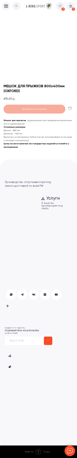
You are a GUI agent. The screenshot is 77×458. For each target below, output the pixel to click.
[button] (29, 356)
